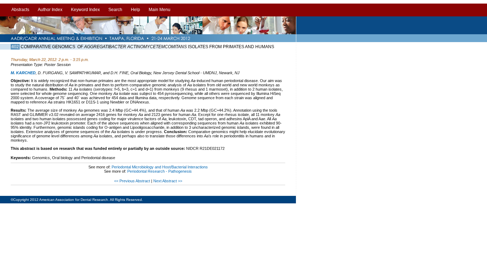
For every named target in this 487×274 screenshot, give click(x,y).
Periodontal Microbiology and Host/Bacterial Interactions (160, 167)
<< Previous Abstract (132, 181)
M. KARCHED (23, 73)
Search (115, 9)
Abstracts (20, 9)
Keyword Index (85, 9)
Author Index (50, 9)
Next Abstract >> (167, 181)
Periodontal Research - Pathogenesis (159, 171)
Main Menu (159, 9)
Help (135, 9)
